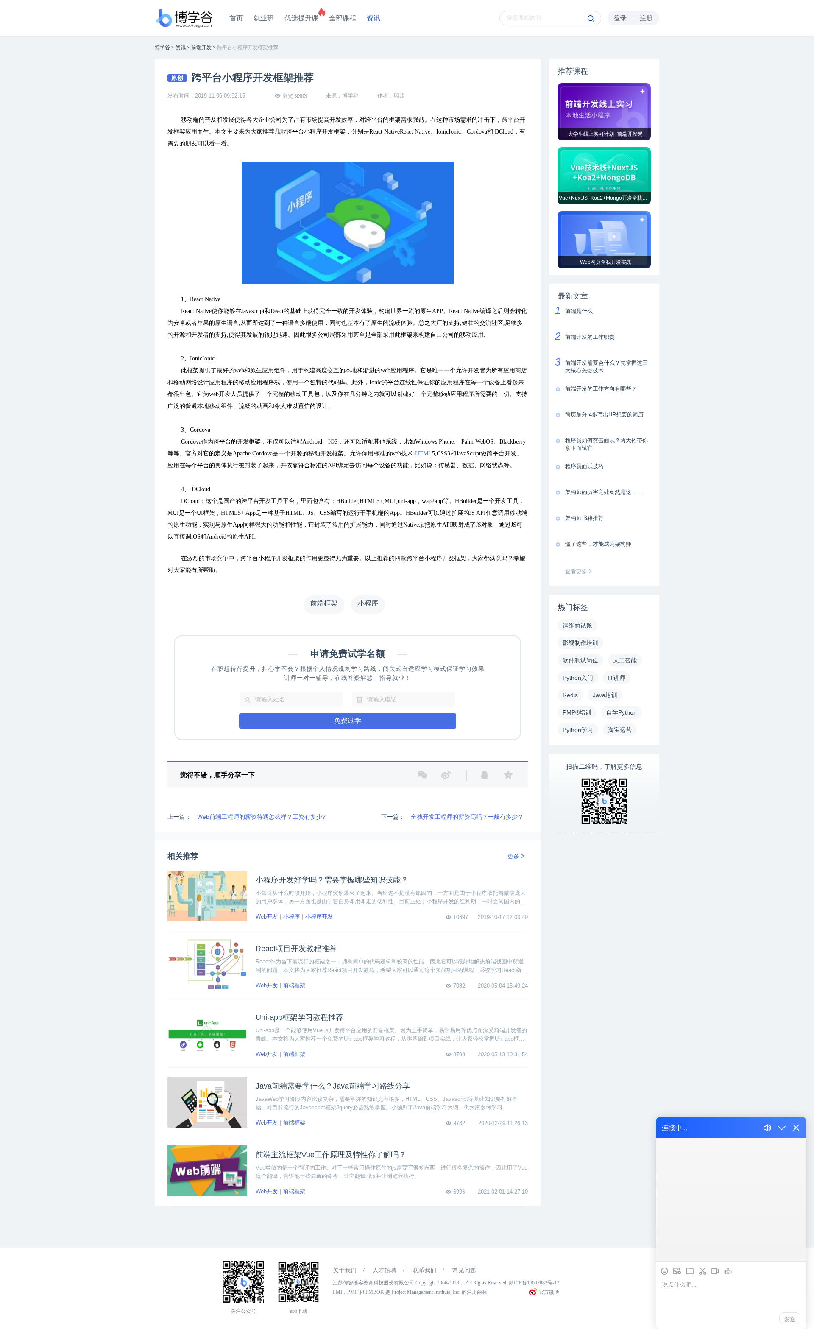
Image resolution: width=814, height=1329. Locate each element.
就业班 (264, 18)
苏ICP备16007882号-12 (534, 1283)
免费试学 (347, 720)
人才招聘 (384, 1270)
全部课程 (342, 18)
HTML (423, 453)
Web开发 (267, 916)
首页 (236, 18)
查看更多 (577, 571)
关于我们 (345, 1270)
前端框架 (294, 985)
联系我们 (424, 1270)
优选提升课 (301, 18)
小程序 (291, 916)
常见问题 (464, 1270)
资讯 (373, 18)
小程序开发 (319, 916)
